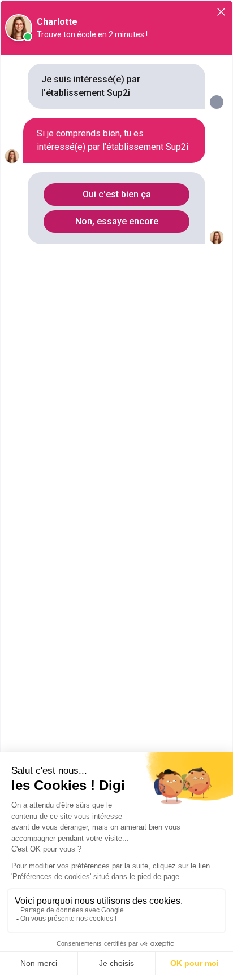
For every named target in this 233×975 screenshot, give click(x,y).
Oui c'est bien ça (117, 194)
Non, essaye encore (116, 221)
